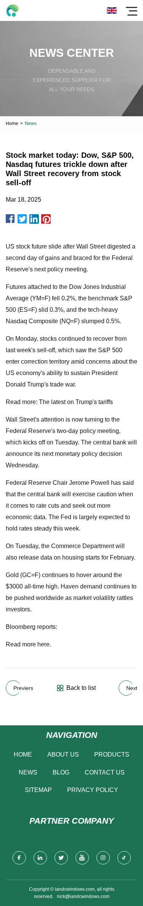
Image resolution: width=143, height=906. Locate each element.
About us (63, 754)
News (28, 772)
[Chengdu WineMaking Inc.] (12, 10)
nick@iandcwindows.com (83, 896)
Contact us (105, 772)
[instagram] (103, 857)
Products (111, 754)
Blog (61, 772)
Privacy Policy (92, 790)
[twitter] (61, 857)
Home (12, 123)
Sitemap (38, 790)
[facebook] (19, 857)
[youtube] (82, 857)
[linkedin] (40, 857)
